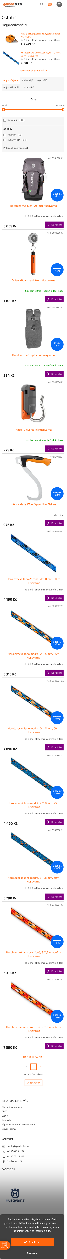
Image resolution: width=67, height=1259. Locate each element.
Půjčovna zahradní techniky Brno (18, 1101)
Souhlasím (34, 1242)
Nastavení (32, 1253)
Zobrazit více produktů (30, 70)
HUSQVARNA (17, 140)
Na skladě (15, 120)
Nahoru (33, 1059)
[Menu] (59, 4)
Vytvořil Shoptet (35, 1213)
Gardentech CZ (14, 1138)
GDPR (4, 1088)
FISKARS (14, 135)
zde (48, 1231)
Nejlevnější (27, 80)
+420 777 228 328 (15, 1133)
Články (5, 1092)
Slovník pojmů (9, 1105)
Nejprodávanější (11, 87)
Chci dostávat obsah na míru (36, 800)
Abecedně (29, 87)
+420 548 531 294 (15, 1128)
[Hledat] (41, 4)
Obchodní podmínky (12, 1084)
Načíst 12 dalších (32, 1033)
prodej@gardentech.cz (19, 1123)
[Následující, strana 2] (32, 1043)
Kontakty (6, 1097)
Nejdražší (42, 80)
